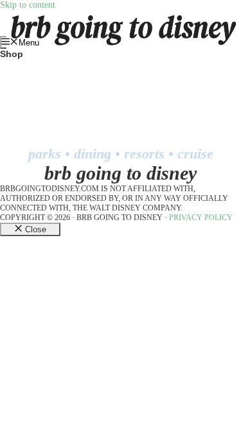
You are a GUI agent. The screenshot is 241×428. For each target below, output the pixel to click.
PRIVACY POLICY (201, 217)
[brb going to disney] (123, 15)
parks (44, 154)
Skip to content (27, 5)
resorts (144, 154)
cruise (195, 154)
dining (92, 154)
